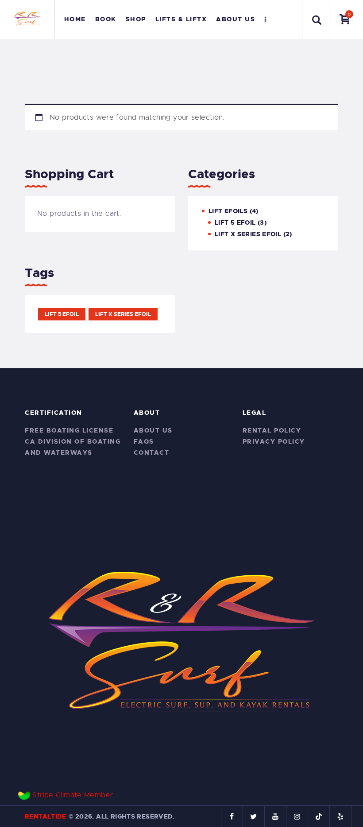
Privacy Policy (274, 441)
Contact (152, 452)
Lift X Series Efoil (248, 234)
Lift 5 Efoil (235, 222)
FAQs (144, 441)
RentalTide (45, 816)
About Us (153, 430)
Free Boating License (69, 430)
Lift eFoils (228, 211)
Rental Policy (272, 430)
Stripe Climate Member (72, 795)
